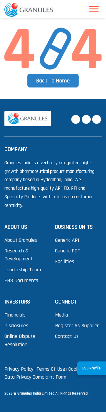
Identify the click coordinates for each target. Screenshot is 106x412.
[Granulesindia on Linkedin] (96, 119)
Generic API (67, 240)
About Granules (20, 240)
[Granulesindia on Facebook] (75, 119)
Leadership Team (22, 269)
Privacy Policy (18, 369)
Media (61, 315)
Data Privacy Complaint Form (35, 377)
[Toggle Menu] (94, 9)
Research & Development (18, 254)
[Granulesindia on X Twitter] (86, 119)
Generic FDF (67, 250)
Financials (15, 315)
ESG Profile (91, 368)
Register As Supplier (77, 325)
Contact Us (67, 336)
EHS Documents (21, 280)
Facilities (64, 261)
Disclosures (16, 325)
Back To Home (53, 81)
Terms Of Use (51, 369)
